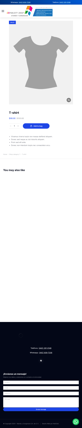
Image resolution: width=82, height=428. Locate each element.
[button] (76, 422)
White (13, 303)
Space (7, 303)
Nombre (6, 380)
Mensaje (6, 396)
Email (5, 385)
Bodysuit (6, 297)
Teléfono (6, 391)
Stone (10, 303)
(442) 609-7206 (24, 2)
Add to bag (38, 126)
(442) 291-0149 (64, 2)
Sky (4, 303)
